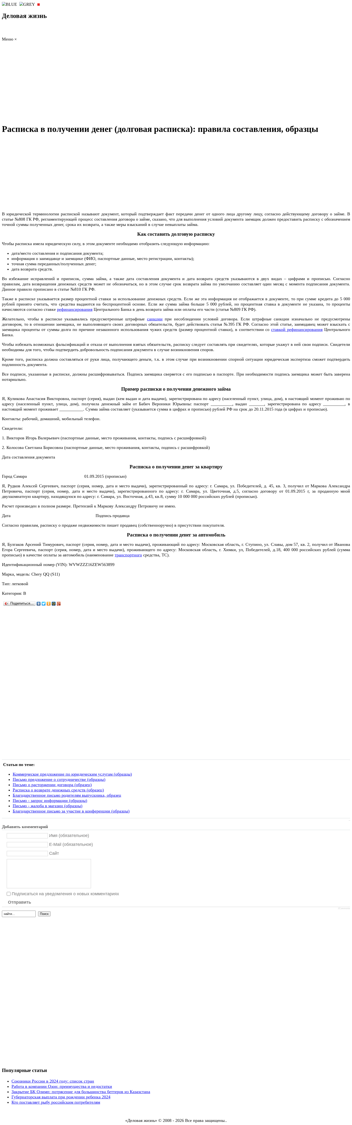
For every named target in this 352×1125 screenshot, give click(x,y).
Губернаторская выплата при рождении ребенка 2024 (60, 1097)
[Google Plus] (58, 604)
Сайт (54, 853)
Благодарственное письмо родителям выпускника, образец (67, 795)
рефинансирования (74, 309)
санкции (155, 319)
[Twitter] (43, 604)
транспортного (128, 555)
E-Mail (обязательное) (71, 844)
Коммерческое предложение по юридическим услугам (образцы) (72, 774)
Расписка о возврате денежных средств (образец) (58, 790)
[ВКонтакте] (38, 604)
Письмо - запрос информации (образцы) (50, 800)
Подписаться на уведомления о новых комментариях (65, 893)
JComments (344, 908)
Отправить (19, 902)
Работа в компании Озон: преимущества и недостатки (61, 1086)
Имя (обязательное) (69, 835)
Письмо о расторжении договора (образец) (52, 784)
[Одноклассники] (48, 604)
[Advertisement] (176, 84)
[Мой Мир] (53, 604)
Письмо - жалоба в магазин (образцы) (47, 805)
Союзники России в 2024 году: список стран (52, 1081)
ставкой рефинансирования (297, 329)
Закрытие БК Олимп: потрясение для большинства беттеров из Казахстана (80, 1091)
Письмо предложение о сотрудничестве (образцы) (59, 779)
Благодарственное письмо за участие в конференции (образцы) (71, 811)
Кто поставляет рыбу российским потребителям (55, 1102)
